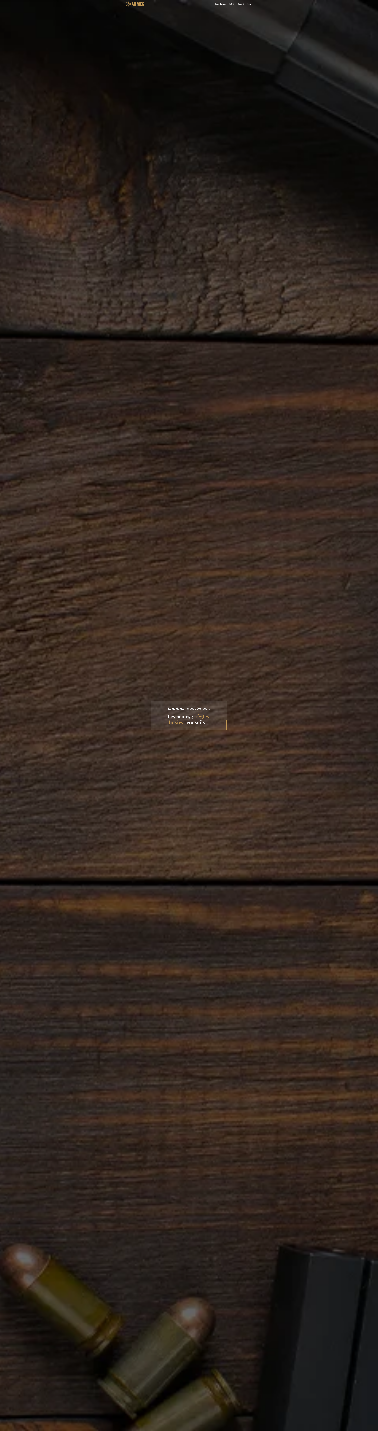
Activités (232, 4)
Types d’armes (220, 4)
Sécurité (241, 4)
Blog (249, 4)
